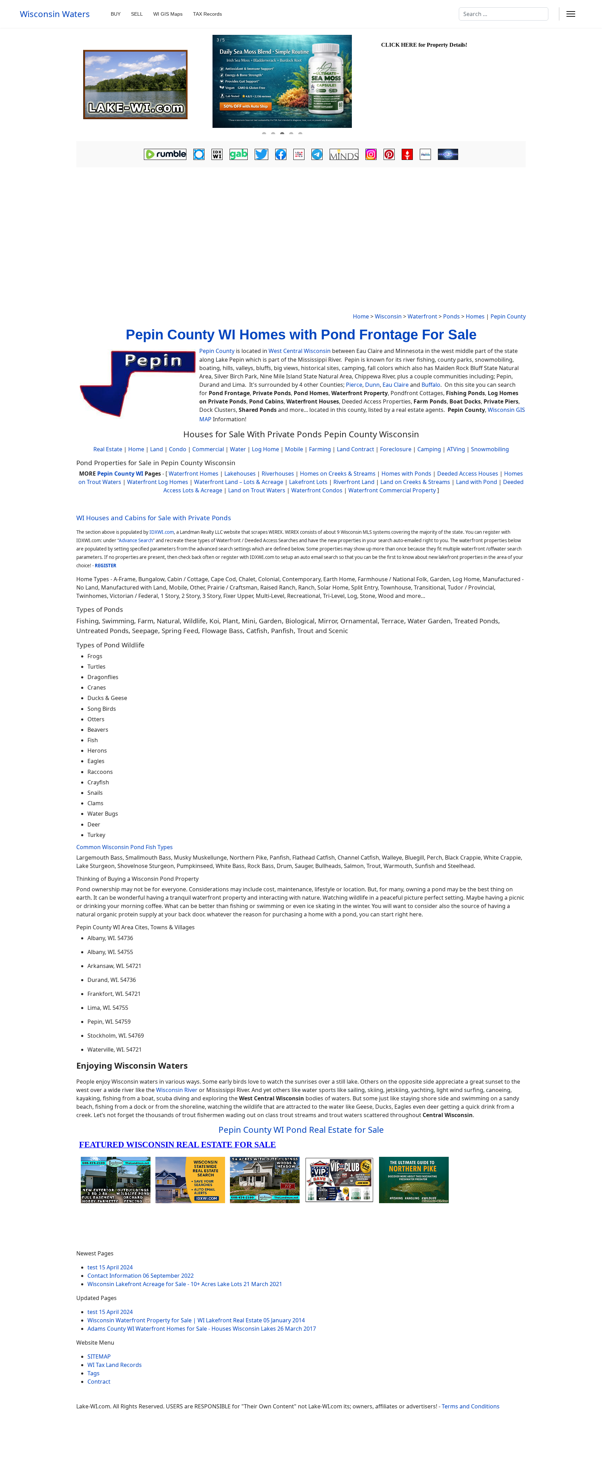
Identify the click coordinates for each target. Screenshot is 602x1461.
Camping (429, 449)
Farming (320, 449)
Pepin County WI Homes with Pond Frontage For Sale (301, 334)
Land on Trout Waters (256, 490)
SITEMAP (99, 1356)
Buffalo (431, 385)
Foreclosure (395, 449)
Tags (93, 1373)
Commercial (208, 449)
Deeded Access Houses (467, 473)
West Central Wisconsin (300, 351)
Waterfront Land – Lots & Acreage (238, 482)
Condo (177, 449)
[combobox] (503, 14)
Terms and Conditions (471, 1406)
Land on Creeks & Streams (415, 482)
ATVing (456, 449)
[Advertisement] (301, 221)
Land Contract (355, 449)
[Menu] (570, 14)
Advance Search (136, 540)
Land (156, 449)
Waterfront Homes (193, 473)
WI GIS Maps (168, 14)
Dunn (372, 385)
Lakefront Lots (308, 482)
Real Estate (107, 449)
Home (361, 316)
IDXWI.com (161, 532)
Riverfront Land (354, 482)
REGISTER (105, 565)
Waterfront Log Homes (157, 482)
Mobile (294, 449)
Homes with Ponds (406, 473)
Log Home (265, 449)
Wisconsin (388, 316)
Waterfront (422, 316)
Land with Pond (476, 482)
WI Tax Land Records (114, 1365)
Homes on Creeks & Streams (338, 473)
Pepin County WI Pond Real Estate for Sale (301, 1129)
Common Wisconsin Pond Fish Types (124, 847)
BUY (116, 14)
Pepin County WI (120, 473)
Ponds (451, 316)
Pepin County (508, 316)
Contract (98, 1381)
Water (238, 449)
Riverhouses (278, 473)
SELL (137, 14)
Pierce (354, 385)
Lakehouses (240, 473)
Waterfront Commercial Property (392, 490)
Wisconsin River (177, 1090)
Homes (475, 316)
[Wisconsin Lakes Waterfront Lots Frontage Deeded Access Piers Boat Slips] (143, 85)
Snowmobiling (490, 449)
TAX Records (207, 14)
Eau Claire (396, 385)
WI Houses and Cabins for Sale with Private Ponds (153, 517)
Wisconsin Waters (55, 14)
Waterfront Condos (316, 490)
